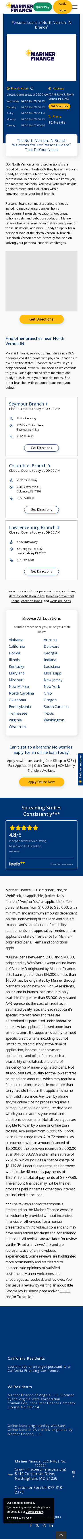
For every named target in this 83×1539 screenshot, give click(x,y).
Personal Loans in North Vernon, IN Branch (41, 25)
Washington (54, 720)
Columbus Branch (28, 465)
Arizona (50, 639)
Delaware (52, 646)
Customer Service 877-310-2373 (39, 1490)
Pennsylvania (20, 706)
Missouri (16, 679)
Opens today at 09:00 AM (32, 94)
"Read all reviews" (31, 1244)
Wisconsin (17, 726)
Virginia (15, 720)
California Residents (26, 1358)
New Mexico (19, 686)
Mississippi (53, 673)
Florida (14, 653)
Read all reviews (61, 864)
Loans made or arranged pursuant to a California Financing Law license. (39, 1369)
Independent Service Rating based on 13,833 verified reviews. (27, 846)
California (17, 646)
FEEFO (65, 1291)
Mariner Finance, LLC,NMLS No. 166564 (40, 1465)
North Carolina (21, 693)
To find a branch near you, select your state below (41, 629)
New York (52, 686)
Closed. (11, 94)
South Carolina (56, 706)
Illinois (14, 659)
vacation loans (31, 601)
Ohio (48, 693)
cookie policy (34, 1511)
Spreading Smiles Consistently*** (42, 810)
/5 (15, 835)
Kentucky (16, 666)
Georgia (50, 653)
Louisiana (52, 666)
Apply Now (63, 7)
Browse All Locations (41, 618)
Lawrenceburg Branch (32, 527)
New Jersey (53, 679)
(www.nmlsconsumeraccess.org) (40, 1469)
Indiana (50, 659)
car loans (68, 591)
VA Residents (20, 1386)
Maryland (17, 673)
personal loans (50, 591)
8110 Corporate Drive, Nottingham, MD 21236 (36, 1476)
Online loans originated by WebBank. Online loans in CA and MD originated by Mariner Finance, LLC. (40, 1430)
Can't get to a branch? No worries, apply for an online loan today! (41, 750)
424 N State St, (61, 97)
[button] (32, 88)
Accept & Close (19, 1518)
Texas (49, 713)
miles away (26, 418)
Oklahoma (17, 699)
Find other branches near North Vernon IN (35, 341)
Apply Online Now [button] (41, 782)
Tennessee (18, 713)
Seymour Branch (26, 403)
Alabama (16, 639)
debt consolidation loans (27, 596)
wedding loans (60, 601)
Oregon (50, 699)
